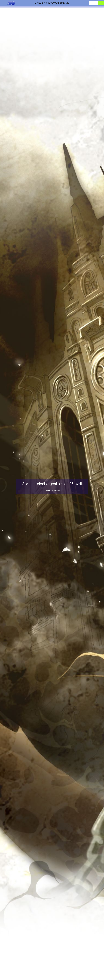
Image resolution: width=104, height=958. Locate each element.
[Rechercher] (101, 3)
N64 (49, 3)
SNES (46, 3)
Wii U (67, 3)
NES (40, 3)
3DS (64, 3)
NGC (56, 3)
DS (58, 3)
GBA (52, 3)
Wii (61, 3)
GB (42, 3)
